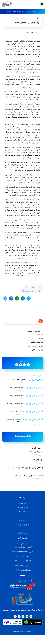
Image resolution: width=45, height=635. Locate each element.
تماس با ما (22, 520)
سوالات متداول (22, 511)
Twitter (5, 298)
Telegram (28, 298)
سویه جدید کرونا (37, 459)
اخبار (28, 11)
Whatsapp (17, 298)
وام (39, 287)
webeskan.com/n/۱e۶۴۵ (30, 291)
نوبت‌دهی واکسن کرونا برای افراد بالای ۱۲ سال (27, 467)
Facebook (11, 298)
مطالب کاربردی (22, 533)
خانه (34, 11)
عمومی (41, 338)
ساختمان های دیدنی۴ (16, 411)
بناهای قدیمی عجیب (18, 379)
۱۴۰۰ (25, 287)
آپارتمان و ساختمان (37, 350)
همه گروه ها (39, 334)
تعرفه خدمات (22, 503)
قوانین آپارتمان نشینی (22, 524)
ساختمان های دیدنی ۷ (15, 387)
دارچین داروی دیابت (36, 452)
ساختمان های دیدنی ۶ (15, 395)
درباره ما (22, 516)
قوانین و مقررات (22, 507)
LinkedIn (23, 298)
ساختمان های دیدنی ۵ (15, 403)
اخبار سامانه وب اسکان (36, 342)
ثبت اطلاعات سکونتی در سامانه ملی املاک (28, 475)
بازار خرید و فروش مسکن (35, 346)
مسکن (33, 287)
